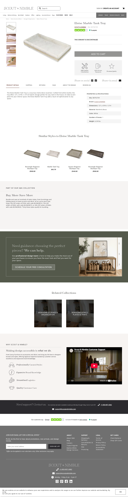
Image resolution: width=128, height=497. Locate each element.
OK (120, 492)
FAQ (82, 447)
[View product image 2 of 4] (11, 38)
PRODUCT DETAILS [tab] (12, 85)
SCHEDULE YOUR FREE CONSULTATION (33, 267)
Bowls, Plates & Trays (41, 19)
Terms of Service (99, 439)
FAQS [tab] (54, 85)
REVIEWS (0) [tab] (87, 85)
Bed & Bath (21, 15)
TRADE (106, 15)
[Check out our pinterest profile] (61, 481)
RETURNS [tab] (42, 85)
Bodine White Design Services (72, 449)
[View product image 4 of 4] (11, 61)
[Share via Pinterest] (92, 80)
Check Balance (115, 438)
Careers (69, 443)
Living (4, 15)
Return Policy (101, 445)
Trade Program (72, 445)
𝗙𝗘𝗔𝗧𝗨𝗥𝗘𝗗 (59, 15)
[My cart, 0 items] (123, 8)
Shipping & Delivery (85, 439)
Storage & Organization (29, 19)
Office (32, 15)
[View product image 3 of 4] (11, 50)
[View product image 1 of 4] (11, 27)
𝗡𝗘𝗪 (66, 15)
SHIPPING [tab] (29, 85)
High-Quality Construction (85, 71)
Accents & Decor (46, 15)
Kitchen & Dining (12, 15)
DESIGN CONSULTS (115, 15)
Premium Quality (112, 71)
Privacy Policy (101, 442)
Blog (68, 440)
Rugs (53, 15)
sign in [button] (99, 8)
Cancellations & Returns (87, 443)
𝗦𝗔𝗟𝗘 (71, 15)
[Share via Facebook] (96, 80)
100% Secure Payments (98, 71)
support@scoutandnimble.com (65, 409)
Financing (84, 449)
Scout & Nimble (80, 27)
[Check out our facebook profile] (66, 481)
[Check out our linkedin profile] (70, 481)
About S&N (71, 438)
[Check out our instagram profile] (57, 481)
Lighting (38, 15)
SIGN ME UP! (55, 446)
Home (7, 19)
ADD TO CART (98, 54)
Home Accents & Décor (16, 19)
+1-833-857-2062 (106, 405)
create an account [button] (111, 8)
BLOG (122, 15)
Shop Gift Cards (116, 440)
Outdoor (27, 15)
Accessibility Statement (100, 448)
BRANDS (100, 15)
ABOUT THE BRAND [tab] (69, 85)
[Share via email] (120, 80)
